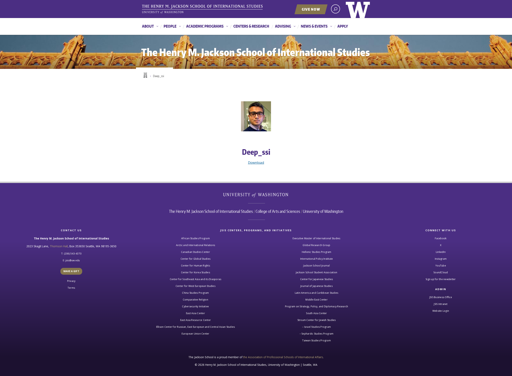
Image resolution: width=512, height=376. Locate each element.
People (170, 26)
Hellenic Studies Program (316, 252)
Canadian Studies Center (195, 252)
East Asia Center (195, 313)
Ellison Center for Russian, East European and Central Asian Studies (195, 327)
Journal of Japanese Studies (316, 286)
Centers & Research (251, 26)
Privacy (71, 281)
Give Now (311, 9)
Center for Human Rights (195, 265)
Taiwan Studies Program (316, 340)
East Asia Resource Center (195, 320)
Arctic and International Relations (195, 245)
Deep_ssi (158, 76)
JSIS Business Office (440, 297)
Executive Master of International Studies (316, 238)
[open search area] (335, 8)
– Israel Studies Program (316, 327)
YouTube (440, 265)
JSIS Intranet (440, 304)
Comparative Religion (195, 299)
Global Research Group (316, 245)
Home (145, 75)
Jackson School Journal (316, 265)
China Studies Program (195, 293)
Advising (283, 26)
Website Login (440, 311)
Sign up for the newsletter (441, 279)
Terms (71, 288)
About (148, 26)
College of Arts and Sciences (278, 211)
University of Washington (358, 9)
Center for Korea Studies (195, 272)
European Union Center (195, 333)
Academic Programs (205, 26)
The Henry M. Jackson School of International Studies (211, 211)
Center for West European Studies (195, 286)
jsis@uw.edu (72, 260)
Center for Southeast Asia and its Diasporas (195, 279)
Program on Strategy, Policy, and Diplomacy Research (316, 306)
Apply (342, 26)
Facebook (440, 238)
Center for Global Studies (195, 258)
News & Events (314, 26)
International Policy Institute (316, 258)
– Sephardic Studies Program (317, 333)
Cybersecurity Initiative (195, 306)
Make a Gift (71, 271)
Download (256, 162)
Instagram (441, 258)
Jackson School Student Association (316, 272)
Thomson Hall (59, 246)
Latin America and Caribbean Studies (316, 293)
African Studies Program (195, 238)
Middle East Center (316, 299)
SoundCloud (440, 272)
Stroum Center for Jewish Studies (316, 320)
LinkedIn (441, 252)
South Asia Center (316, 313)
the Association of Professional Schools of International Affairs (283, 357)
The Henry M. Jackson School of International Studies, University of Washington (203, 9)
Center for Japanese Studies (316, 279)
